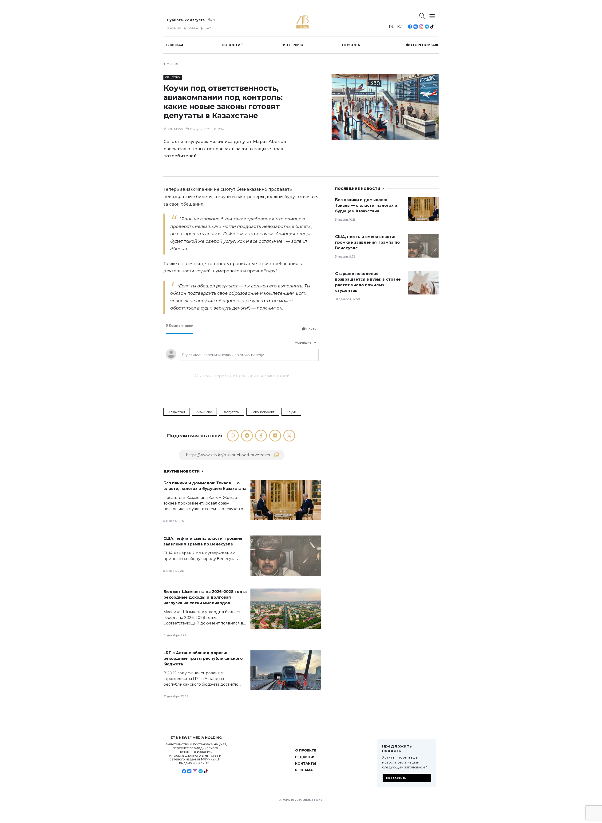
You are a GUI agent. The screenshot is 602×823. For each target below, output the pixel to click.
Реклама (304, 770)
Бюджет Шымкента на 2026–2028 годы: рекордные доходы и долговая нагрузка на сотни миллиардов (205, 597)
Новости (231, 45)
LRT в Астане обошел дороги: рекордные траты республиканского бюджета (203, 658)
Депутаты (231, 412)
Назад (172, 63)
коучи (291, 412)
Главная (174, 45)
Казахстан (176, 412)
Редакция (305, 757)
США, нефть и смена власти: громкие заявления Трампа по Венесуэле (367, 242)
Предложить (396, 777)
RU (392, 26)
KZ (399, 26)
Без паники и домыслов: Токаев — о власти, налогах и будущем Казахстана (366, 205)
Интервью (293, 45)
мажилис (204, 412)
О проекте (305, 750)
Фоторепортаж (422, 45)
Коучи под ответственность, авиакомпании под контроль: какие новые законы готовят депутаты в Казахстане (223, 101)
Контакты (305, 763)
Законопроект (262, 412)
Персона (351, 45)
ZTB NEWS (175, 129)
